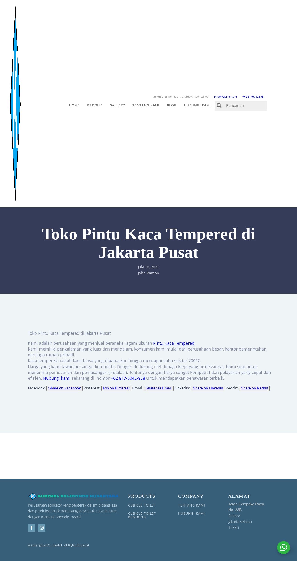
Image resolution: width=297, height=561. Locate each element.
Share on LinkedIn (208, 388)
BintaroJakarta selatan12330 (246, 516)
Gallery (117, 105)
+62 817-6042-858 (128, 378)
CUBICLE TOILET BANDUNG (142, 515)
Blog (172, 105)
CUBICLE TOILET (142, 505)
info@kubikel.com (225, 97)
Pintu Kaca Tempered (173, 343)
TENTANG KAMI (191, 505)
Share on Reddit (254, 388)
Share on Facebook (64, 388)
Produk (94, 105)
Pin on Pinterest (116, 388)
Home (74, 105)
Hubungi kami (57, 378)
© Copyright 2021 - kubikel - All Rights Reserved (58, 545)
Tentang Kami (145, 105)
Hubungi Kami (197, 105)
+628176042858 (253, 97)
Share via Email (158, 388)
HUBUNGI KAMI (191, 513)
